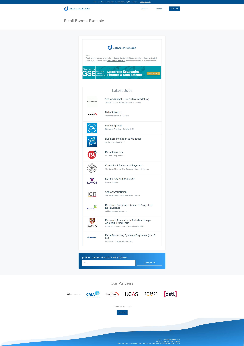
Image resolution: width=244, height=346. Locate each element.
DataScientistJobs (79, 8)
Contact (159, 9)
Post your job (145, 2)
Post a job (174, 9)
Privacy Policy (175, 341)
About (144, 9)
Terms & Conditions (162, 341)
